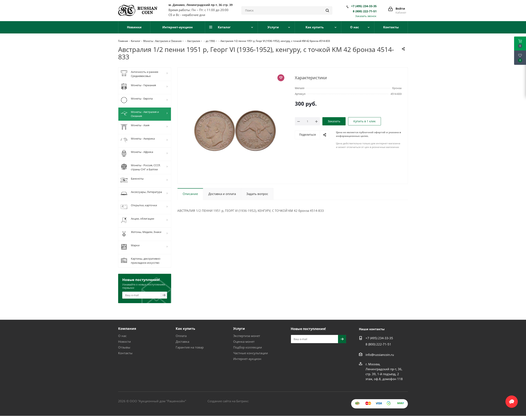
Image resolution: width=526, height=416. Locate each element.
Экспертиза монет (246, 336)
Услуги (239, 328)
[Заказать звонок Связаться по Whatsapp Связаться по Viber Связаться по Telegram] (511, 399)
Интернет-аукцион (247, 359)
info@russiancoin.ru (380, 355)
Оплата (181, 336)
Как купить (185, 328)
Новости (124, 341)
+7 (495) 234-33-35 (364, 6)
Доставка (182, 341)
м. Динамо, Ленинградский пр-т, (200, 5)
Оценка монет (244, 341)
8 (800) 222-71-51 (365, 11)
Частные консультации (250, 353)
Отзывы (124, 347)
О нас (122, 336)
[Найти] (327, 10)
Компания (127, 328)
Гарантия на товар (190, 347)
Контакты (125, 353)
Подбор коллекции (247, 347)
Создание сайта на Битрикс (228, 401)
